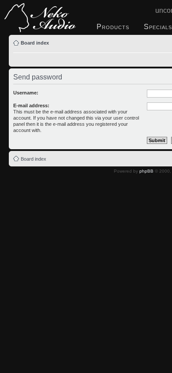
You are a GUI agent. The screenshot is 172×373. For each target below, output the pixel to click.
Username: (25, 92)
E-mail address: (31, 105)
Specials (158, 26)
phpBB (146, 171)
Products (113, 26)
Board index (35, 42)
